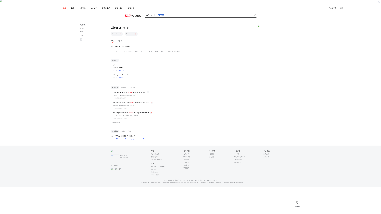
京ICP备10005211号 (191, 180)
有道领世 (131, 8)
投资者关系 (186, 157)
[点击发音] (121, 34)
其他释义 (83, 28)
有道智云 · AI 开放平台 (158, 166)
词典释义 (83, 25)
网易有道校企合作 (156, 159)
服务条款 (266, 157)
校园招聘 (212, 154)
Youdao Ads (154, 172)
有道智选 (153, 169)
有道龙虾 (93, 8)
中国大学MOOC (155, 157)
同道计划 (186, 162)
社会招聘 (212, 157)
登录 (341, 8)
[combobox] (149, 15)
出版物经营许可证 (239, 157)
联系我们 (186, 168)
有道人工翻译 (155, 175)
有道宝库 (82, 8)
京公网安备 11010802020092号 (207, 180)
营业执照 (236, 154)
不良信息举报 (142, 182)
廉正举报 (186, 165)
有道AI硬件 (119, 8)
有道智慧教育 (155, 154)
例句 (81, 31)
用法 (81, 35)
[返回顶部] (81, 39)
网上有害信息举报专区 (155, 182)
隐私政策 (266, 154)
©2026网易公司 (169, 180)
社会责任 (186, 159)
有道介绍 (186, 154)
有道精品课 (106, 8)
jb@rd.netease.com (177, 182)
